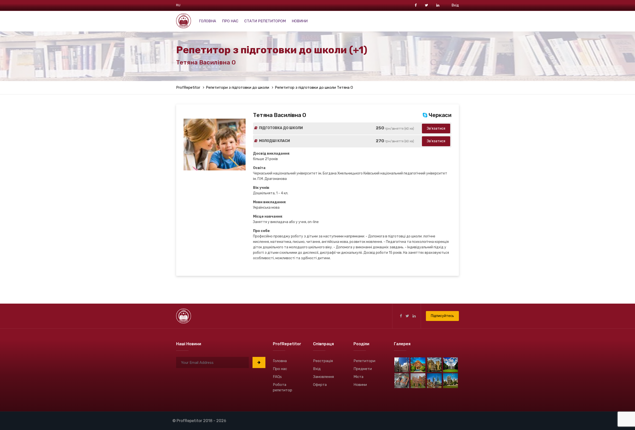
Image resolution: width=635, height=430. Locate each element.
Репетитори (364, 361)
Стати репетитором (265, 21)
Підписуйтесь (442, 316)
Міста (358, 376)
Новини (300, 21)
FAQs (277, 376)
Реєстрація (323, 361)
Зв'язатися (436, 128)
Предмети (362, 369)
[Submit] (259, 362)
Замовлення (323, 376)
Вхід (455, 5)
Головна (207, 21)
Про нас (230, 21)
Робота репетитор (282, 387)
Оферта (320, 384)
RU (178, 5)
